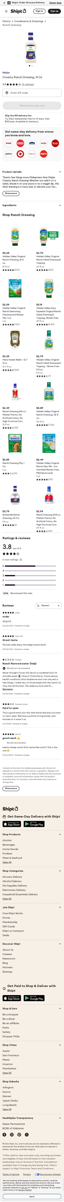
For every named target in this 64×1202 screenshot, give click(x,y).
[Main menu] (6, 11)
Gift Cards (8, 926)
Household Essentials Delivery (20, 894)
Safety (6, 1032)
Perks (5, 1027)
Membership (9, 922)
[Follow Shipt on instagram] (12, 1135)
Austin (6, 1051)
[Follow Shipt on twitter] (27, 1135)
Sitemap (7, 972)
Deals (5, 935)
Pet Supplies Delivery (14, 885)
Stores (6, 918)
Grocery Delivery (12, 877)
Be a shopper (10, 1014)
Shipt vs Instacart (13, 931)
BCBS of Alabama (13, 1128)
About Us (7, 950)
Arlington (8, 1087)
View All (6, 862)
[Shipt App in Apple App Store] (11, 824)
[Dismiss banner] (4, 3)
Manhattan (9, 1068)
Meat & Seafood (12, 858)
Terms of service (10, 1174)
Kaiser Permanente (13, 1124)
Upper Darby (10, 1100)
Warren (6, 1096)
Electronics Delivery (14, 890)
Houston (7, 1064)
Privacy (27, 1174)
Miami (5, 1060)
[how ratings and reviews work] (20, 559)
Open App (55, 3)
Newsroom (8, 958)
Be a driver (8, 1019)
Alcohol (6, 840)
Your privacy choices (50, 1174)
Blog (5, 963)
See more (7, 689)
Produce (7, 853)
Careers (7, 954)
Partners (7, 967)
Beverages (8, 845)
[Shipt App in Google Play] (34, 824)
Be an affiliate (10, 1023)
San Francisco (10, 1055)
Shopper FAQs (11, 1036)
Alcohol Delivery (12, 881)
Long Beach (9, 1105)
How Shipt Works (12, 913)
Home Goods (10, 849)
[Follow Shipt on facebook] (4, 1135)
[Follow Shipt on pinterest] (19, 1135)
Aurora (6, 1092)
